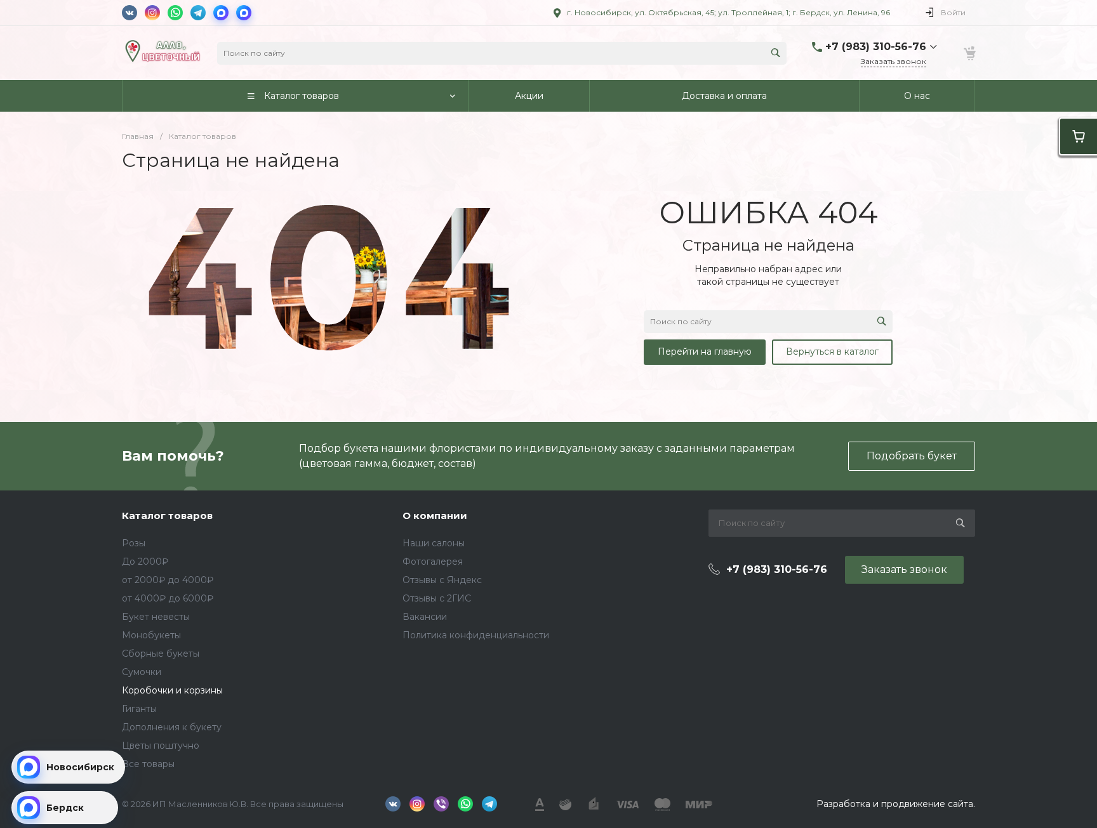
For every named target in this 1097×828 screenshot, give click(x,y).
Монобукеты (151, 635)
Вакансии (424, 616)
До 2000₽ (145, 561)
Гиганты (139, 708)
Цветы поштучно (160, 745)
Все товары (148, 764)
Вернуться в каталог (832, 351)
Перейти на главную (705, 351)
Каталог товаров (167, 515)
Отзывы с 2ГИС (436, 598)
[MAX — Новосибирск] (221, 12)
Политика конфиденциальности (475, 635)
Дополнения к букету (172, 727)
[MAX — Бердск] (243, 12)
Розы (133, 543)
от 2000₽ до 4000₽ (167, 580)
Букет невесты (156, 616)
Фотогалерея (432, 561)
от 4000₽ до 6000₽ (167, 598)
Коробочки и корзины (172, 690)
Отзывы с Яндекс (442, 580)
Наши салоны (433, 543)
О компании (434, 515)
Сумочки (141, 672)
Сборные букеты (160, 653)
